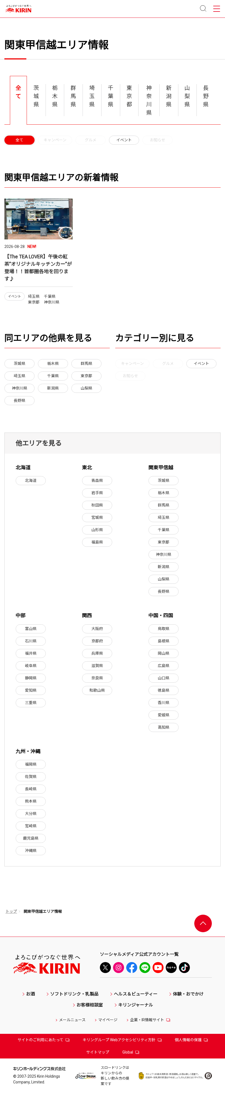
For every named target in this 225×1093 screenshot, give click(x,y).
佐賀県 (30, 776)
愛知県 (30, 690)
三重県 (30, 702)
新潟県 (53, 388)
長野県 (19, 400)
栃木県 (53, 363)
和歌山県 (97, 690)
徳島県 (163, 690)
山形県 (97, 530)
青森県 (97, 480)
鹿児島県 (30, 838)
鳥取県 (163, 628)
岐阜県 (30, 665)
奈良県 (97, 678)
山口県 (163, 678)
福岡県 (30, 764)
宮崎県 (30, 826)
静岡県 (30, 678)
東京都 (86, 376)
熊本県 (30, 801)
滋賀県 (97, 665)
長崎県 (30, 789)
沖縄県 (30, 850)
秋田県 (97, 505)
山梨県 (86, 388)
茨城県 (19, 363)
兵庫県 (97, 653)
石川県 (30, 641)
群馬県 (86, 363)
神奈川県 (19, 388)
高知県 (163, 727)
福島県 (97, 542)
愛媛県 (163, 715)
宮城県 (97, 517)
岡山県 (163, 653)
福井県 (30, 653)
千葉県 (53, 376)
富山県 (30, 628)
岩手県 (97, 493)
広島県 (163, 665)
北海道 (30, 480)
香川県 (163, 702)
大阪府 (97, 628)
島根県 (163, 641)
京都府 (97, 641)
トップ (11, 911)
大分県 (30, 813)
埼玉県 (19, 376)
